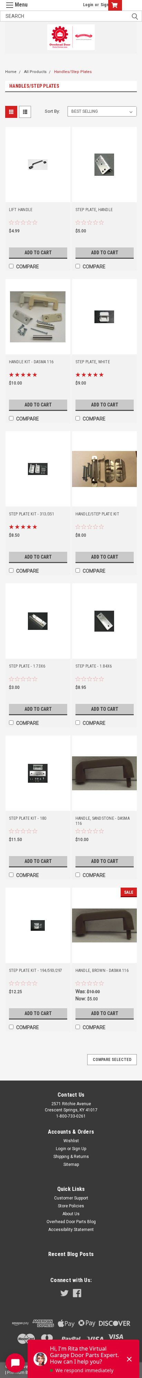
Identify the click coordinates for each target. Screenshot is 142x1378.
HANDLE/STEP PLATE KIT (97, 514)
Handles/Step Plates (73, 72)
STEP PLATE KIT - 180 (28, 818)
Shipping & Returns (71, 1156)
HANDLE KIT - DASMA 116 (31, 361)
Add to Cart (38, 252)
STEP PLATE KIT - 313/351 (31, 514)
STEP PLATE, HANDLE (94, 209)
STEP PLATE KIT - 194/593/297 (35, 970)
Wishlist (71, 1140)
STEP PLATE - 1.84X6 (93, 666)
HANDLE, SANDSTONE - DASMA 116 (102, 821)
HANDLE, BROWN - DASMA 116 (102, 970)
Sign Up (79, 1148)
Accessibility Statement (71, 1229)
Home (11, 72)
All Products (35, 72)
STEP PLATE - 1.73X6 (27, 666)
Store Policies (71, 1206)
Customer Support (71, 1198)
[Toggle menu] (14, 9)
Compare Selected (112, 1059)
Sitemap (71, 1164)
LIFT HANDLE (21, 209)
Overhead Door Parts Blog (71, 1221)
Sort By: (52, 111)
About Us (71, 1213)
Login (88, 4)
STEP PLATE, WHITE (92, 361)
